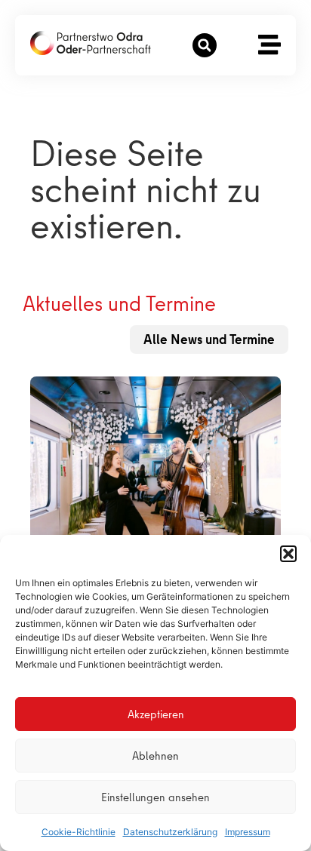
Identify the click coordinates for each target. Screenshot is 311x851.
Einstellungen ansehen (155, 797)
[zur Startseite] (90, 43)
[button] (288, 553)
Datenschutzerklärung (170, 831)
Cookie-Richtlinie (78, 831)
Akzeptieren (156, 714)
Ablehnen (155, 755)
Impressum (247, 831)
